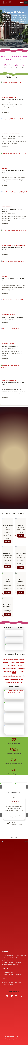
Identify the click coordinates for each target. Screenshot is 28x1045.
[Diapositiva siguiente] (26, 27)
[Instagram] (7, 996)
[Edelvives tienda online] (14, 640)
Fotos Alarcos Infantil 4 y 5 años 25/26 (14, 672)
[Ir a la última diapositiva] (1, 27)
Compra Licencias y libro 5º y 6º (12, 99)
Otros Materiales (7, 206)
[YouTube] (16, 996)
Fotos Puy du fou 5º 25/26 (14, 665)
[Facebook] (12, 996)
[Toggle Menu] (26, 2)
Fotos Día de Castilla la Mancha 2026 (14, 662)
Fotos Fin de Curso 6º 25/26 (14, 679)
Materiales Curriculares (9, 97)
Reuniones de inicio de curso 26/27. (13, 136)
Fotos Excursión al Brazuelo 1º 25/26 (14, 676)
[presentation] (14, 88)
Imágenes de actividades (8, 314)
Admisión (4, 168)
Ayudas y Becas (6, 245)
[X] (21, 996)
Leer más (5, 112)
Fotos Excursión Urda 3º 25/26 (14, 682)
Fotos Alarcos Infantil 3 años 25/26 (14, 668)
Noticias (17, 133)
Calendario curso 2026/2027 (10, 346)
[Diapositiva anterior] (1, 787)
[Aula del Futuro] (14, 706)
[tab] (8, 792)
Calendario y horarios (8, 133)
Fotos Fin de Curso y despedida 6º (13, 317)
